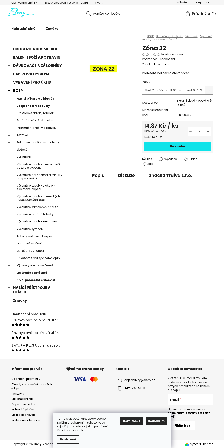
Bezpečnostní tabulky (33, 106)
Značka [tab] (170, 175)
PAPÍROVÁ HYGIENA (31, 74)
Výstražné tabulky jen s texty (37, 221)
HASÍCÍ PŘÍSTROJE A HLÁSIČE (31, 290)
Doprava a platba (23, 404)
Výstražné (24, 157)
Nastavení (68, 439)
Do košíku (177, 146)
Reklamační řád (22, 399)
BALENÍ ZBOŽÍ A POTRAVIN (36, 57)
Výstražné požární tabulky (35, 214)
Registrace (202, 2)
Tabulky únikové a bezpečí (35, 236)
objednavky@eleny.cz (139, 380)
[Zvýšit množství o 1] (208, 131)
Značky (20, 300)
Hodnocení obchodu (25, 420)
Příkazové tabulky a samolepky (38, 258)
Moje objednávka (23, 415)
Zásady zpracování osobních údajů (66, 2)
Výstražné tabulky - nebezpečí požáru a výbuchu (38, 166)
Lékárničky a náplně (32, 273)
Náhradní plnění (22, 409)
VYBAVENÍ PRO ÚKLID (32, 82)
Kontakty (17, 393)
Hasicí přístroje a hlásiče (35, 99)
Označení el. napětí (30, 251)
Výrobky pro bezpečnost (35, 265)
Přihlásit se (181, 426)
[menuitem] (25, 28)
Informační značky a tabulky (36, 128)
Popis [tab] (98, 175)
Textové (22, 135)
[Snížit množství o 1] (190, 131)
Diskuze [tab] (126, 175)
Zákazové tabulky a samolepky (38, 142)
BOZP (18, 90)
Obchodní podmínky (24, 2)
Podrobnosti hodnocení (158, 59)
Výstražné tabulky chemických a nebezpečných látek (39, 198)
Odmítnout (131, 421)
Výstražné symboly (30, 229)
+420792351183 (134, 388)
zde (80, 430)
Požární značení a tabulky (35, 120)
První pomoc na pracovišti (36, 280)
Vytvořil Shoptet (201, 444)
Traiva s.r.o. (161, 64)
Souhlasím (156, 421)
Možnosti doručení (155, 110)
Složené (22, 150)
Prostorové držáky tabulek (35, 113)
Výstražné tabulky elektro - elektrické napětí (36, 187)
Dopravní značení (29, 243)
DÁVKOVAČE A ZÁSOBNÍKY (37, 65)
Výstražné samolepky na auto (37, 207)
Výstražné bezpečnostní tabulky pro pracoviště (39, 176)
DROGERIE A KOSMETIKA (35, 49)
